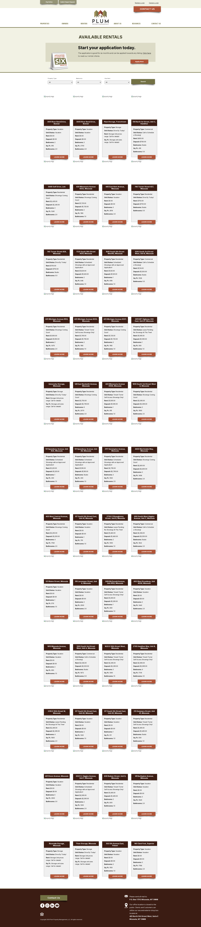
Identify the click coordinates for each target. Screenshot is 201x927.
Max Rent (107, 78)
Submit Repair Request (67, 2)
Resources (136, 23)
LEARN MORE (59, 157)
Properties (44, 23)
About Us (117, 23)
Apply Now (139, 62)
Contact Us (156, 23)
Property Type (52, 78)
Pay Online (49, 2)
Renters (84, 23)
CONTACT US (147, 9)
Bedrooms (79, 78)
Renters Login (140, 3)
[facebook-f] (42, 905)
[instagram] (47, 905)
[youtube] (57, 905)
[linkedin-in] (52, 905)
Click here (147, 53)
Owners (65, 23)
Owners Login (154, 3)
